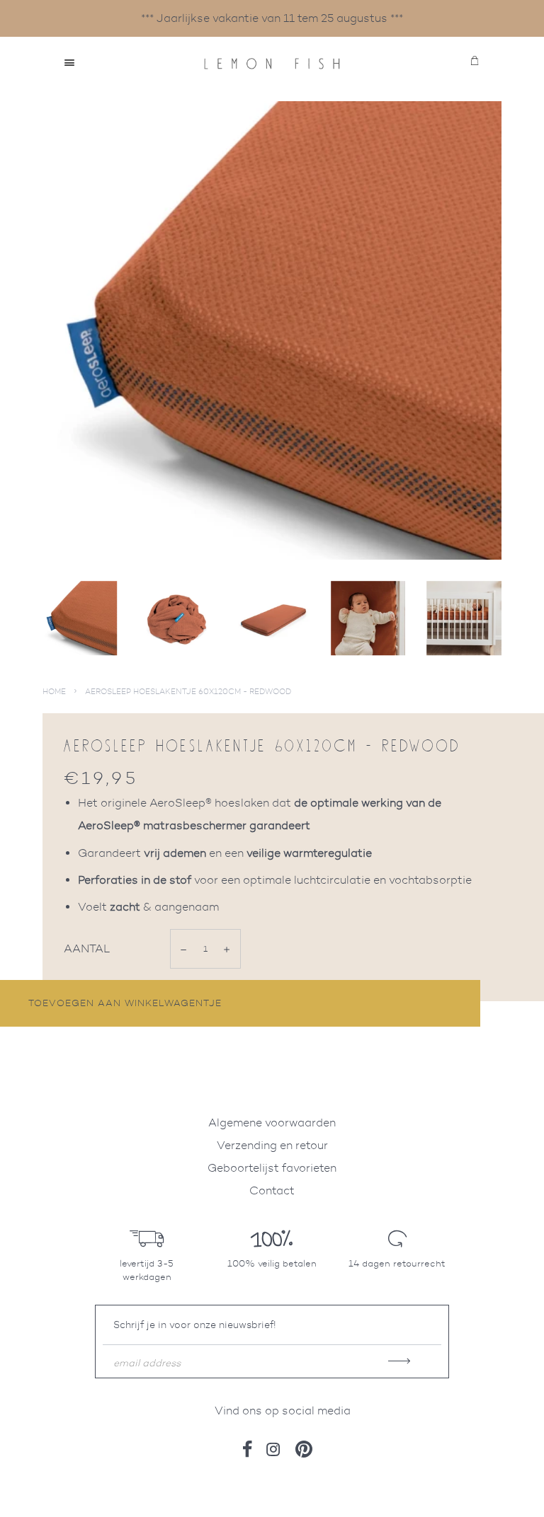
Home (54, 691)
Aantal (87, 948)
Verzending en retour (272, 1145)
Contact (272, 1190)
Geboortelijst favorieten (272, 1168)
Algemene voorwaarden (272, 1122)
